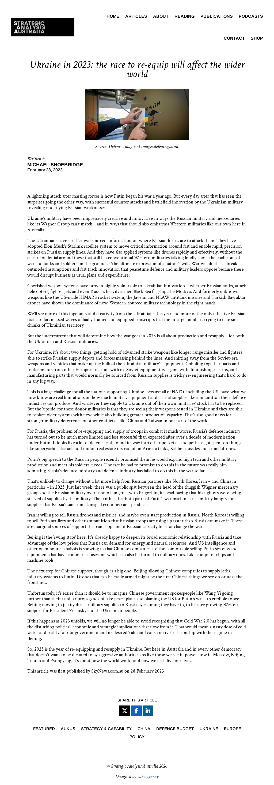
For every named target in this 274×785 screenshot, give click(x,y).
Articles (136, 16)
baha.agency (148, 776)
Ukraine (209, 729)
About (161, 16)
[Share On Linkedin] (148, 710)
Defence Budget (175, 729)
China (144, 729)
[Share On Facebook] (136, 710)
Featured (44, 729)
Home (112, 16)
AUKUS (68, 729)
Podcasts (251, 16)
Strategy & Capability (106, 729)
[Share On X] (124, 710)
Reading (184, 16)
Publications (216, 16)
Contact (234, 38)
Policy (137, 737)
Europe (232, 729)
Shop (257, 38)
